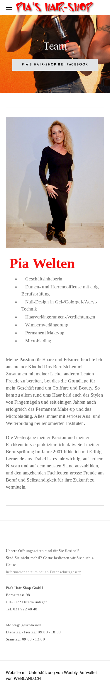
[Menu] (10, 7)
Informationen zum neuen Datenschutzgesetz (43, 572)
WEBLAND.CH (27, 678)
